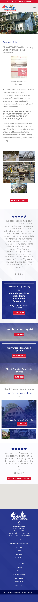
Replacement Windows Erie (19, 543)
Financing (19, 567)
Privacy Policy (19, 585)
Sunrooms (19, 547)
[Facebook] (18, 523)
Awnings (19, 554)
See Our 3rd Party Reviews (19, 478)
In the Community (19, 574)
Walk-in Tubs (19, 558)
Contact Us (19, 582)
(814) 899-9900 (24, 533)
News (19, 571)
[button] (19, 496)
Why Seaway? (19, 578)
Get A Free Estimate (19, 200)
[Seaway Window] (9, 7)
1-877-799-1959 (25, 535)
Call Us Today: (19, 1)
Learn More (19, 313)
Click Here (22, 424)
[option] (5, 434)
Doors (19, 551)
